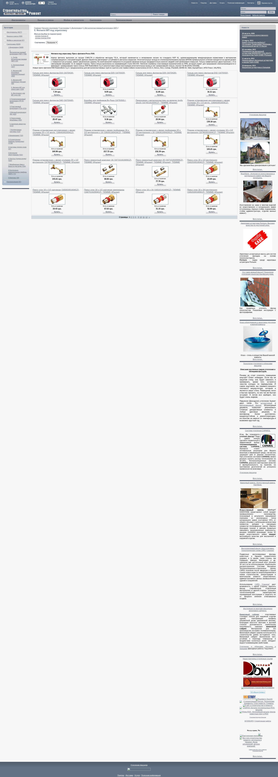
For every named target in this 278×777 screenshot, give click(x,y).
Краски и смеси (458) (14, 36)
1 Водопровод (76, 28)
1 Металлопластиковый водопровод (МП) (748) (18, 52)
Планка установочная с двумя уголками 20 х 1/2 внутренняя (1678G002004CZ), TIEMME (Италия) (56, 161)
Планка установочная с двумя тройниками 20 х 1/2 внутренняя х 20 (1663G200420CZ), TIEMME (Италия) (159, 132)
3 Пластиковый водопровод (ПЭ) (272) (18, 107)
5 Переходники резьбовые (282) (16, 119)
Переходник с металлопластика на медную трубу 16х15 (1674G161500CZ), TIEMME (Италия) (159, 101)
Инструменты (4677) (14, 32)
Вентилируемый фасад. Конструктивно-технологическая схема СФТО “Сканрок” (257, 549)
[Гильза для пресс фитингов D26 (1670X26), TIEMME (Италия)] (160, 87)
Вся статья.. (258, 169)
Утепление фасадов (257, 115)
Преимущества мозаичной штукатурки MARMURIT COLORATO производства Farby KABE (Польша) (257, 53)
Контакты (250, 3)
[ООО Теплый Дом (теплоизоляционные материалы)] (257, 677)
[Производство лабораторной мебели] (257, 686)
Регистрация (245, 15)
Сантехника (95, 20)
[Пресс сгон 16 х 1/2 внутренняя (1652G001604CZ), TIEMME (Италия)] (212, 174)
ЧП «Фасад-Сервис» (258, 692)
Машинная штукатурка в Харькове (256, 67)
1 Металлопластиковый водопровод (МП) (100, 28)
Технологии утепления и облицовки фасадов (257, 365)
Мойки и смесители (74, 20)
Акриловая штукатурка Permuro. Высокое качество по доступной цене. (258, 224)
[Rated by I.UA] (139, 770)
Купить (57, 95)
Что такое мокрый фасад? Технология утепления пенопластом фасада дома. (258, 273)
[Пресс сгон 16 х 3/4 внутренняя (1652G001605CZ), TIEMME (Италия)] (212, 204)
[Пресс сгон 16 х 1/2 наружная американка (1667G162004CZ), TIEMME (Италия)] (108, 204)
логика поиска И (41, 36)
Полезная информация (235, 3)
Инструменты (18, 20)
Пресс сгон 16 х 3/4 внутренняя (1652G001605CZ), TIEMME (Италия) (205, 191)
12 (147, 217)
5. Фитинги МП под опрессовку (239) (18, 88)
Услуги (222, 3)
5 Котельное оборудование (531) (15, 154)
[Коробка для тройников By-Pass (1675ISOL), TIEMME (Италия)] (108, 114)
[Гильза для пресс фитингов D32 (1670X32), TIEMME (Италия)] (212, 87)
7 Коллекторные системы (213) (15, 130)
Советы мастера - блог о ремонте (258, 749)
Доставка (213, 3)
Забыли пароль (258, 15)
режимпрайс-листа (14, 3)
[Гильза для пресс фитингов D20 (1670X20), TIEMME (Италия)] (108, 87)
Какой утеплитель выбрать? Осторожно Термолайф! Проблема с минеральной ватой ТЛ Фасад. (257, 44)
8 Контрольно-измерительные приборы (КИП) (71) (17, 172)
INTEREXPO (249, 721)
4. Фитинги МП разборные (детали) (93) (18, 81)
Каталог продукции (50, 28)
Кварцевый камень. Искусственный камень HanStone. (257, 484)
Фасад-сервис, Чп (253, 730)
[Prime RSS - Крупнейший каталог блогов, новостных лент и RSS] (258, 714)
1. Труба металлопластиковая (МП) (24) (19, 59)
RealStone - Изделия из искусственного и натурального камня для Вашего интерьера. (258, 176)
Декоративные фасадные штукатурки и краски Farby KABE (257, 61)
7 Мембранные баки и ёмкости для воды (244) (17, 165)
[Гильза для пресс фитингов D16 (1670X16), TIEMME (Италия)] (57, 87)
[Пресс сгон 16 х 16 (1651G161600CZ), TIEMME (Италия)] (160, 204)
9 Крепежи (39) (13, 178)
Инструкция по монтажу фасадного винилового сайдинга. (257, 610)
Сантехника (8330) (14, 44)
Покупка (204, 3)
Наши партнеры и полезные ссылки (258, 659)
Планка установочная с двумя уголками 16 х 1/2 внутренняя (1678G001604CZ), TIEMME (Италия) (210, 131)
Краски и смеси (46, 20)
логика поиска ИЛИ (43, 38)
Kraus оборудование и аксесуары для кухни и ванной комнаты (258, 323)
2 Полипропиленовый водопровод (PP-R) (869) (17, 100)
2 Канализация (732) (15, 135)
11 (144, 217)
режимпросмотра (30, 3)
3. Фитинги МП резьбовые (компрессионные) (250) (18, 73)
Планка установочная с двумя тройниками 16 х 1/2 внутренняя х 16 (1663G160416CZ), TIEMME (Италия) (107, 132)
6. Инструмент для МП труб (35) (18, 94)
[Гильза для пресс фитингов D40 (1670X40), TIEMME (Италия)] (57, 114)
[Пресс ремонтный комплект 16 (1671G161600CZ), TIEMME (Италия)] (108, 174)
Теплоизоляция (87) (14, 182)
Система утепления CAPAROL (257, 431)
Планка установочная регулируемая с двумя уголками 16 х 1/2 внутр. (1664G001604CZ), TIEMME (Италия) (208, 102)
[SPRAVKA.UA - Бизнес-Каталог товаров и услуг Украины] (250, 734)
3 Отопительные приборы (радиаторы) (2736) (16, 141)
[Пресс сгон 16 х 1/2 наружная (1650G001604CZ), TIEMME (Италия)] (57, 204)
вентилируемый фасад (250, 405)
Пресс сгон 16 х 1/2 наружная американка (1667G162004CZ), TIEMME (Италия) (104, 191)
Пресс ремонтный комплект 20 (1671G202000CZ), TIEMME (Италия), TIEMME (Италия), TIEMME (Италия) (159, 162)
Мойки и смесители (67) (15, 40)
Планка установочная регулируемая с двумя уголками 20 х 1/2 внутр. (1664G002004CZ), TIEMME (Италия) (54, 132)
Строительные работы (263, 721)
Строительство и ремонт (22, 12)
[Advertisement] (134, 226)
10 (141, 217)
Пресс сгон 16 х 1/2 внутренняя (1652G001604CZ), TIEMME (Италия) (205, 161)
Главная (37, 28)
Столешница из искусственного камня (255, 36)
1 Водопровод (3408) (15, 47)
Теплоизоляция (124, 20)
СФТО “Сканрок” (262, 584)
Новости (194, 3)
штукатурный (266, 403)
